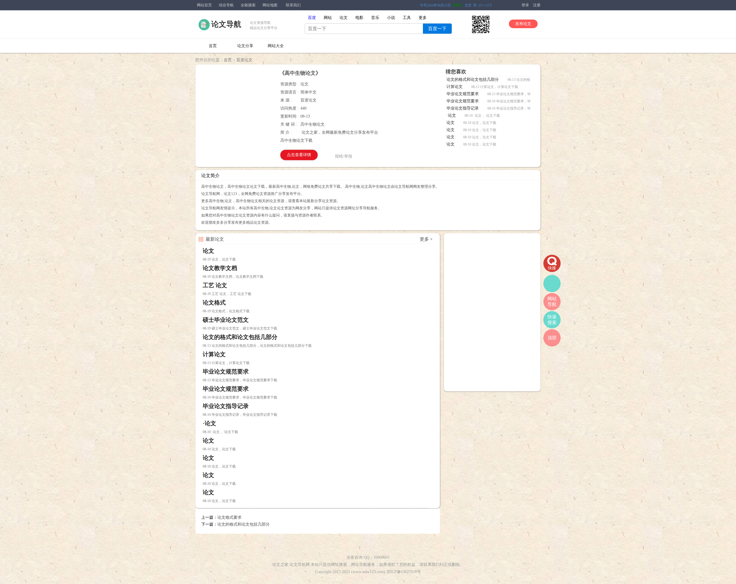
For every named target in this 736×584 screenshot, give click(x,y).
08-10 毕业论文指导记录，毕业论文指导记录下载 (524, 108)
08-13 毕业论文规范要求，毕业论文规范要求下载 (524, 94)
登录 (525, 5)
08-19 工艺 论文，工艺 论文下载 (227, 294)
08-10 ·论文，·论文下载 (482, 116)
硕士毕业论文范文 (226, 320)
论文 (450, 122)
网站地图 (269, 5)
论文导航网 (300, 564)
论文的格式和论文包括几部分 (472, 79)
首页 (213, 46)
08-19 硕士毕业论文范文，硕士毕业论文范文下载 (240, 328)
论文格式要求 (229, 517)
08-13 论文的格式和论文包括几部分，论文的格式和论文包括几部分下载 (257, 346)
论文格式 (214, 302)
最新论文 (215, 239)
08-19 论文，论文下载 (219, 259)
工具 (407, 18)
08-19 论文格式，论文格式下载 (226, 311)
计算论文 (454, 87)
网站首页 (204, 5)
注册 (536, 5)
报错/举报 (343, 156)
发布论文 (523, 24)
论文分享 (245, 46)
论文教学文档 (220, 268)
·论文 (451, 115)
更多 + (426, 239)
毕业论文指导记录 (462, 108)
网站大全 (276, 46)
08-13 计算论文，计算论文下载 (494, 87)
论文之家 (280, 564)
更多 (423, 18)
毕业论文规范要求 (462, 94)
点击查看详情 (299, 155)
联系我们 (293, 5)
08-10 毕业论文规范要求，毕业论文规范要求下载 (524, 101)
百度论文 (244, 60)
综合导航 (226, 5)
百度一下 (437, 28)
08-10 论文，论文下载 (479, 123)
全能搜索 (248, 5)
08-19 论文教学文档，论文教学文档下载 (233, 277)
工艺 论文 (215, 285)
